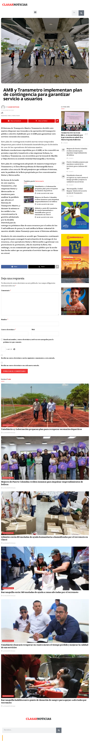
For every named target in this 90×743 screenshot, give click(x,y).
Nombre (4, 319)
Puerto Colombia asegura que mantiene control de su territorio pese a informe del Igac (77, 165)
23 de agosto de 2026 (44, 193)
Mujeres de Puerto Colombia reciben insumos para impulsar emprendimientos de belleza (47, 199)
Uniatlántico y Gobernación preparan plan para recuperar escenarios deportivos (46, 188)
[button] (35, 12)
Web (33, 329)
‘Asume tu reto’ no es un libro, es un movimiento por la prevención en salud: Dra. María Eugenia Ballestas (72, 136)
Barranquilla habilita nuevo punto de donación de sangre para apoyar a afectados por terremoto (44, 701)
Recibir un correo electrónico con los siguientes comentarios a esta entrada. (28, 358)
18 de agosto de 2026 (44, 217)
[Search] (81, 13)
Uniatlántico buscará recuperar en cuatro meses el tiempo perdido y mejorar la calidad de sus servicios (77, 178)
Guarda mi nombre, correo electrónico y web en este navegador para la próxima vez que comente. (28, 340)
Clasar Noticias (13, 107)
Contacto (6, 738)
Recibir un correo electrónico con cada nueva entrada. (20, 365)
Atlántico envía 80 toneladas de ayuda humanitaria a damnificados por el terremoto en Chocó (46, 211)
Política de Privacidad (29, 738)
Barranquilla (8, 425)
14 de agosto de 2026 (9, 651)
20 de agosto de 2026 (44, 204)
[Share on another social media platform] (57, 121)
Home (19, 738)
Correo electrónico (8, 329)
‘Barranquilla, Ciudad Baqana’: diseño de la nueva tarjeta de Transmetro (77, 191)
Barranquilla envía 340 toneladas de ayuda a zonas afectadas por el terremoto (39, 592)
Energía (13, 738)
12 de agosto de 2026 (9, 706)
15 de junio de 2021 (7, 110)
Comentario (6, 290)
